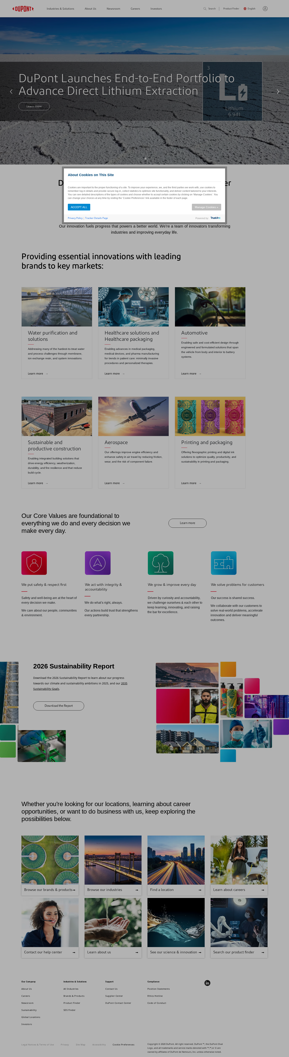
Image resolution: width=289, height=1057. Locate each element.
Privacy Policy (75, 218)
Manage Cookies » (206, 207)
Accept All (79, 207)
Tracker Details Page (96, 218)
